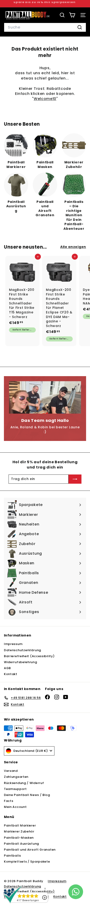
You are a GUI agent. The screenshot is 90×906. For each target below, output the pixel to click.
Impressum (13, 644)
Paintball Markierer (20, 825)
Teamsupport (15, 789)
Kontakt (10, 674)
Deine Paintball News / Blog (27, 795)
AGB (7, 668)
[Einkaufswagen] (72, 15)
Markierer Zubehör (19, 831)
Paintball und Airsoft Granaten (30, 849)
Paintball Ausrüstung (21, 843)
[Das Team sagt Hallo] (45, 397)
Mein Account (15, 807)
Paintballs (12, 855)
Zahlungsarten (16, 777)
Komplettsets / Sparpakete (27, 861)
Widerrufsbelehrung (20, 662)
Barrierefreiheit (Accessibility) (29, 656)
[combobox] (45, 27)
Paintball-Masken (19, 837)
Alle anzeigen (73, 247)
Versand (11, 771)
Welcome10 (45, 98)
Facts (8, 801)
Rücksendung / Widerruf (24, 783)
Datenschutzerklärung (22, 650)
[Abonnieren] (75, 479)
